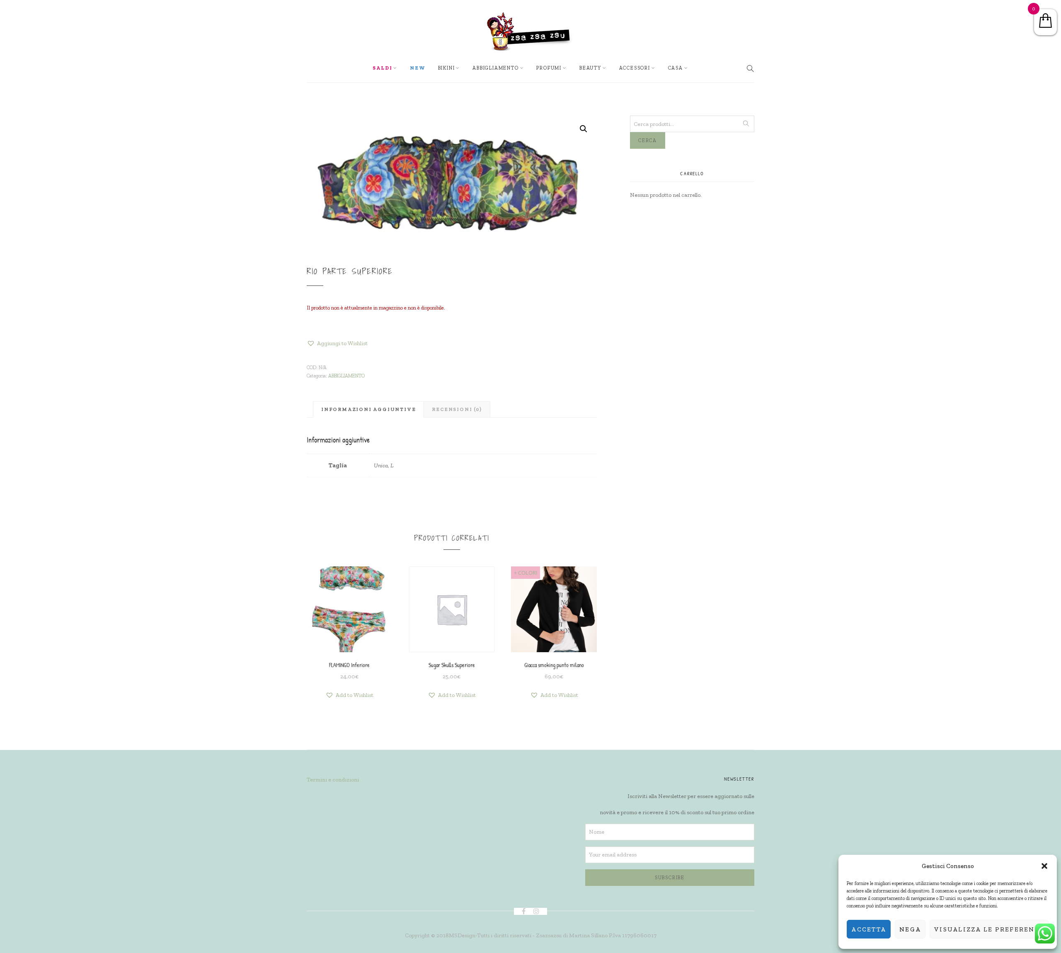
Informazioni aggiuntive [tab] (368, 409)
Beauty (590, 68)
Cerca (647, 140)
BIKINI (446, 68)
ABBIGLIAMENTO (346, 376)
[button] (1044, 866)
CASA (675, 68)
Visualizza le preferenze (989, 929)
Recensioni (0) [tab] (457, 409)
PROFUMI (549, 68)
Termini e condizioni (333, 779)
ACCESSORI (634, 68)
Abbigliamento (495, 68)
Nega (910, 929)
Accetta (868, 929)
